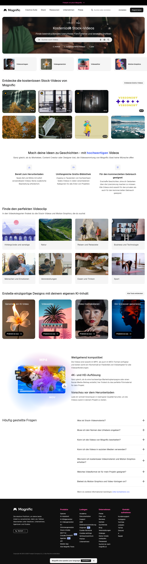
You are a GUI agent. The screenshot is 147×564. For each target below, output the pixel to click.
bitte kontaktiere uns (120, 492)
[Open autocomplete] (38, 40)
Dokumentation (85, 516)
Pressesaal (103, 541)
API (61, 541)
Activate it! (86, 560)
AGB (81, 522)
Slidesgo (102, 533)
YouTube (121, 522)
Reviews (102, 519)
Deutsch (20, 531)
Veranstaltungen (105, 530)
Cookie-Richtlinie (85, 530)
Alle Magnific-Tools (67, 547)
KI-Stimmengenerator (67, 526)
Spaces (63, 514)
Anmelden (122, 10)
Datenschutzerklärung (87, 525)
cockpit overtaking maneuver (75, 47)
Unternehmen (84, 542)
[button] (20, 531)
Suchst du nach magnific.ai (104, 545)
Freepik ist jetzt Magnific (72, 3)
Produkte (64, 509)
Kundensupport (123, 516)
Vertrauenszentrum (86, 536)
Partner (82, 539)
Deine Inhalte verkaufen (104, 537)
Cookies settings (85, 533)
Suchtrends (103, 525)
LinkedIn (121, 525)
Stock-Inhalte (65, 530)
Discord (121, 530)
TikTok (120, 528)
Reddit (120, 536)
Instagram (121, 519)
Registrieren (136, 10)
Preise (80, 10)
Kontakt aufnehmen (126, 511)
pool (92, 47)
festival (57, 47)
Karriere (101, 522)
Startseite (70, 23)
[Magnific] (23, 510)
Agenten (65, 538)
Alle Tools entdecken (135, 293)
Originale (84, 528)
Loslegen (83, 509)
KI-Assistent (64, 516)
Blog (100, 528)
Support (82, 519)
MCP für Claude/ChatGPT (68, 534)
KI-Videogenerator (67, 522)
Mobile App (64, 544)
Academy (82, 514)
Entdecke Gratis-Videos (133, 83)
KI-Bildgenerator (66, 519)
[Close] (93, 560)
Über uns (102, 516)
